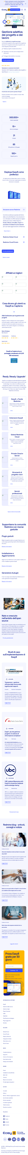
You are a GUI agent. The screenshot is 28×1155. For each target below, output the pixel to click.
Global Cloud (6, 1031)
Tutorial (4, 1077)
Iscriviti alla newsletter (8, 1098)
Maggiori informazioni (7, 546)
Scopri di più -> (7, 231)
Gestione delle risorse (8, 1006)
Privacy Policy (4, 1152)
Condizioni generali (7, 1102)
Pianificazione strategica (8, 1018)
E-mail (6, 963)
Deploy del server (7, 1036)
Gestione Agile (6, 1009)
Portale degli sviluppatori (8, 1082)
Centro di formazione (8, 1057)
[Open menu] (25, 9)
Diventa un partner (7, 1107)
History (4, 1093)
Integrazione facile (7, 1038)
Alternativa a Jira (7, 1041)
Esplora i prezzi (6, 257)
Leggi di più (8, 702)
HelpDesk (5, 1016)
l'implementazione (7, 1052)
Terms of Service (13, 1152)
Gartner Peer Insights (13, 72)
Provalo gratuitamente (8, 60)
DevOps (5, 1023)
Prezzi (4, 1070)
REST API (5, 1075)
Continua (12, 970)
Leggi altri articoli (14, 943)
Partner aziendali (7, 1100)
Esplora (4, 101)
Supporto (5, 1054)
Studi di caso (6, 1043)
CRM (4, 1013)
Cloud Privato (6, 1034)
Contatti (5, 1090)
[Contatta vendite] (22, 9)
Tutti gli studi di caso (14, 812)
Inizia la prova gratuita (15, 9)
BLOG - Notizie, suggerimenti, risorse (11, 1095)
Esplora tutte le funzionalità (14, 511)
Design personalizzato (8, 1061)
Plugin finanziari (6, 1011)
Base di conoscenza (7, 1079)
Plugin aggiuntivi (7, 1020)
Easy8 (4, 1004)
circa (11, 410)
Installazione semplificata (8, 1072)
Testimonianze (6, 1104)
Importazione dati (7, 1059)
